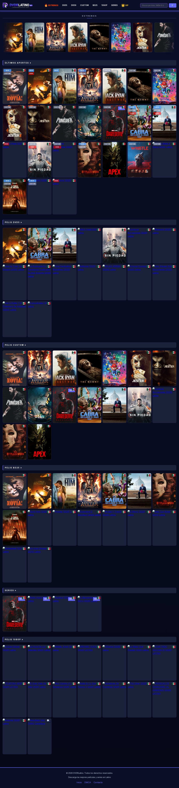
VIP (125, 5)
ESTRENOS (51, 5)
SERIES (114, 5)
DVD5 (64, 5)
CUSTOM (84, 5)
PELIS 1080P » (14, 639)
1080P (104, 5)
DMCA (87, 782)
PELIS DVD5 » (13, 222)
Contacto (98, 782)
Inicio (79, 782)
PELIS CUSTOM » (15, 345)
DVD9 (73, 5)
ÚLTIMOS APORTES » (18, 63)
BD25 (95, 5)
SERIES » (10, 590)
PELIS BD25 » (13, 468)
